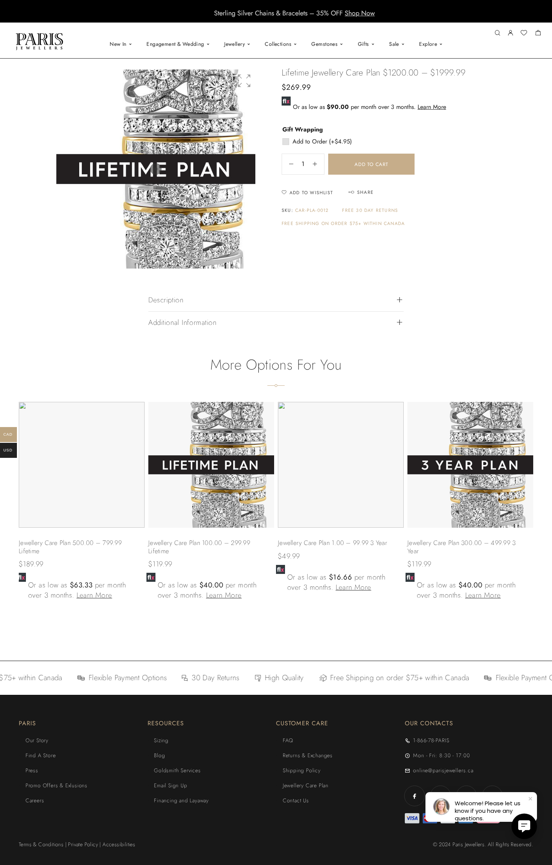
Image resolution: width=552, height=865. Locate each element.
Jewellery (234, 44)
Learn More (432, 107)
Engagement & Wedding (175, 44)
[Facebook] (415, 796)
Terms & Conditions (41, 844)
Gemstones (324, 44)
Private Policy (83, 844)
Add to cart (371, 164)
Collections (278, 44)
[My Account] (510, 33)
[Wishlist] (523, 34)
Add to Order (322, 141)
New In (118, 44)
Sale (394, 44)
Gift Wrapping (302, 129)
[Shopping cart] (538, 34)
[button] (269, 17)
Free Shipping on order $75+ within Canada (343, 223)
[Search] (497, 33)
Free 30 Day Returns (370, 210)
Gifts (363, 44)
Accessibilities (119, 844)
